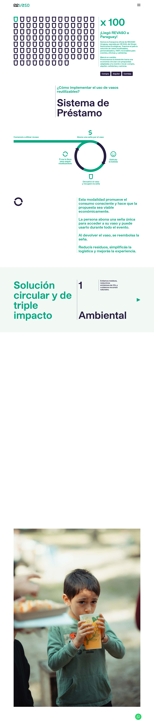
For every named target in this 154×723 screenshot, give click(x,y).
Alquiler (116, 74)
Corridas (127, 74)
